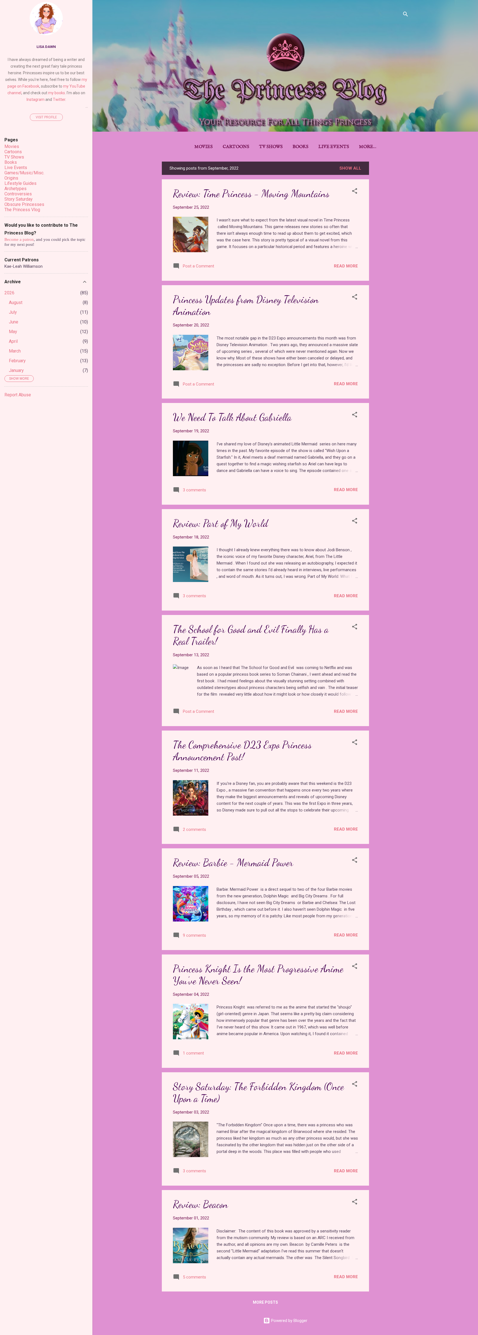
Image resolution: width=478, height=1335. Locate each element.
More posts (265, 1302)
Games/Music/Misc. (24, 172)
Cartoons (236, 147)
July (13, 312)
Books (300, 147)
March (15, 351)
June (13, 322)
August (15, 302)
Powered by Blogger (288, 1320)
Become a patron (19, 239)
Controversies (18, 193)
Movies (203, 147)
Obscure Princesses (24, 204)
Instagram (36, 99)
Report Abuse (17, 394)
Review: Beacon (200, 1204)
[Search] (405, 15)
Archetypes (15, 188)
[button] (354, 192)
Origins (11, 178)
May (13, 331)
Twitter (59, 99)
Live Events (333, 147)
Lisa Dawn (46, 46)
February (17, 360)
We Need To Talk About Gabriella (232, 417)
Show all (350, 168)
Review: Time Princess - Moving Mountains (251, 194)
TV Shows (271, 147)
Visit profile (46, 117)
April (13, 341)
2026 (9, 292)
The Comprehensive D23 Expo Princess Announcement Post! (242, 751)
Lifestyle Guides (20, 183)
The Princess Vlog (22, 209)
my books (56, 93)
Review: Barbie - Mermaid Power (233, 863)
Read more (346, 266)
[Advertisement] (391, 245)
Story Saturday (18, 199)
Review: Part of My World (220, 523)
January (16, 370)
